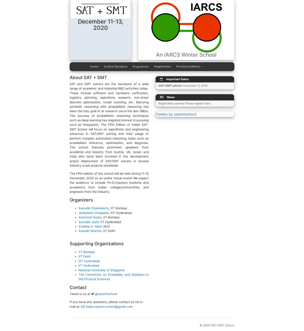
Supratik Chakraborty (94, 208)
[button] (189, 66)
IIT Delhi (84, 256)
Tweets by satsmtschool (176, 114)
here (208, 103)
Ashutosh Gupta (90, 217)
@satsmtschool (105, 294)
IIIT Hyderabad (89, 261)
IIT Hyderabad (89, 265)
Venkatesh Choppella (94, 213)
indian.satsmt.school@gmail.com (109, 306)
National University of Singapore (102, 270)
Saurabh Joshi (89, 222)
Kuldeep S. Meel (90, 226)
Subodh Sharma (90, 231)
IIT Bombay (87, 252)
